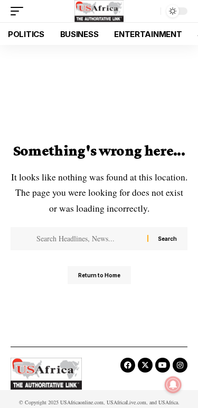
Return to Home (99, 275)
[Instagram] (180, 365)
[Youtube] (162, 365)
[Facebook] (127, 365)
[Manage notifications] (173, 384)
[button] (20, 11)
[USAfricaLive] (99, 11)
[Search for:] (88, 238)
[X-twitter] (145, 365)
